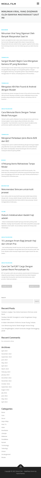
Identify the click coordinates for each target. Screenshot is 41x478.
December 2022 (6, 378)
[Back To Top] (20, 467)
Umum (3, 451)
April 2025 (4, 351)
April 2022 (4, 402)
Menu (37, 3)
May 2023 (4, 363)
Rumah (3, 442)
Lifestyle (4, 433)
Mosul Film (8, 3)
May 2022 (4, 399)
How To (3, 424)
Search (3, 297)
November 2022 (6, 381)
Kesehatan (5, 186)
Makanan (4, 29)
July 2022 (4, 393)
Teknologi (5, 57)
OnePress (27, 471)
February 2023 (5, 372)
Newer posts (34, 286)
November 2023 (6, 354)
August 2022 (5, 390)
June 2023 (4, 360)
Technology (5, 445)
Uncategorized (6, 108)
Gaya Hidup (4, 421)
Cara (2, 415)
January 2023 (5, 375)
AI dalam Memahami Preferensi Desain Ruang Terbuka (18, 322)
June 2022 (4, 396)
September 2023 (6, 357)
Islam (3, 211)
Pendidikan (4, 439)
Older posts (6, 286)
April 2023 (4, 366)
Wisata (3, 457)
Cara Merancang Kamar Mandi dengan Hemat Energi (17, 325)
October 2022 (5, 384)
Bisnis (3, 160)
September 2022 (6, 387)
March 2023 (5, 369)
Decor (3, 418)
